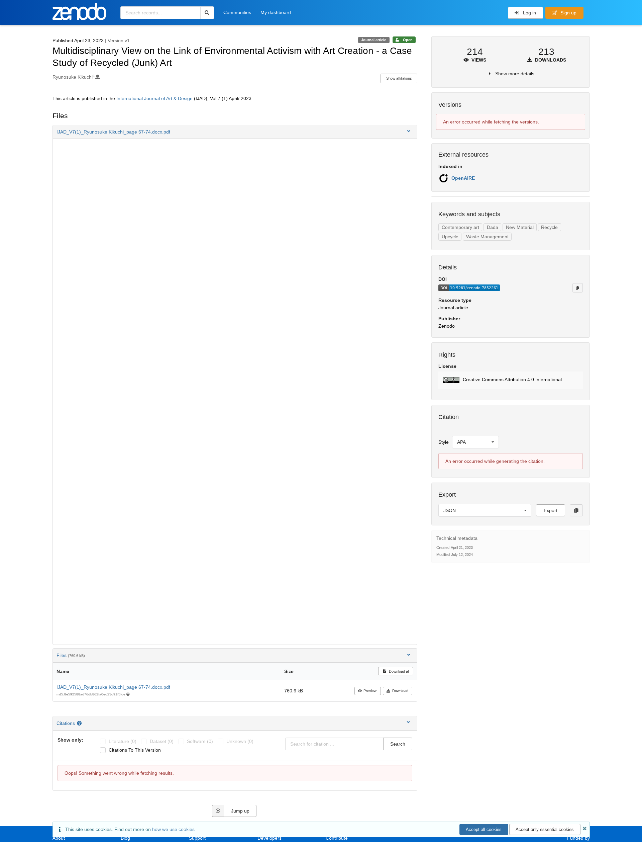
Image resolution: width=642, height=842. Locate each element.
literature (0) (122, 741)
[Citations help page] (80, 723)
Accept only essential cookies (545, 829)
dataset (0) (162, 741)
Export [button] (550, 510)
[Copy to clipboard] (577, 287)
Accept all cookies (484, 829)
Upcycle (450, 236)
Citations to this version (135, 750)
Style (443, 442)
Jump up (240, 811)
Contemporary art (460, 227)
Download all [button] (398, 671)
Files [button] (71, 655)
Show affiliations (399, 78)
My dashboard (275, 12)
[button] (235, 132)
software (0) (200, 741)
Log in (529, 12)
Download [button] (400, 691)
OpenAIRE (463, 178)
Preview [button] (370, 691)
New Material (520, 227)
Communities (237, 12)
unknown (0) (239, 741)
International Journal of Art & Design (154, 98)
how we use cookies (173, 829)
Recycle (549, 227)
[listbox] (475, 442)
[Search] (207, 12)
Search (397, 744)
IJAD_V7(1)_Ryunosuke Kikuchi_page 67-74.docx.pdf (113, 687)
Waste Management (487, 236)
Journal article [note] (373, 40)
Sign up (567, 12)
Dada (492, 227)
